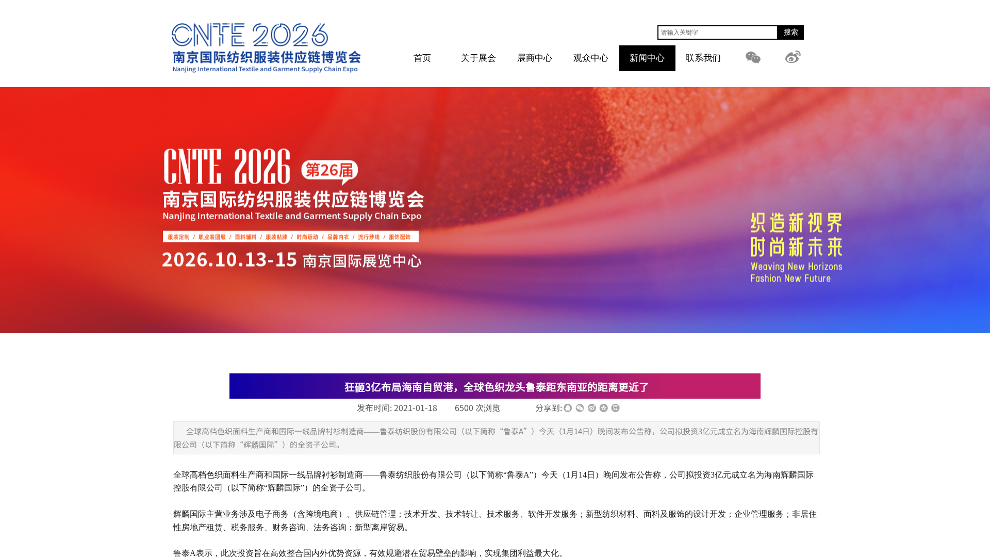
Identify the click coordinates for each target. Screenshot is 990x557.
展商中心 (534, 58)
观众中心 (590, 58)
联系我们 (703, 58)
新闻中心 (647, 58)
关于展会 (478, 58)
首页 (422, 58)
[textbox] (717, 32)
